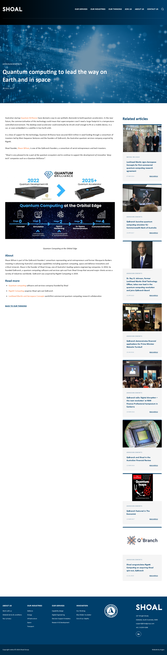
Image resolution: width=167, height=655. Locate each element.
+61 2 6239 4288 (142, 627)
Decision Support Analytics (61, 618)
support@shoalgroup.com (145, 623)
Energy (29, 615)
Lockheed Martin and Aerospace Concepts (26, 296)
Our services (81, 9)
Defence (30, 611)
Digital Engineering (58, 615)
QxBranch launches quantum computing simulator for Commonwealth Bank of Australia (141, 224)
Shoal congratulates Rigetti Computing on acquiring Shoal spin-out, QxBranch (140, 567)
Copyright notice (8, 649)
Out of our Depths (82, 618)
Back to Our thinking (16, 305)
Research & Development (60, 622)
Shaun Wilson (23, 148)
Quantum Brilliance (29, 117)
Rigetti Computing (16, 290)
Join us (128, 9)
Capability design (58, 611)
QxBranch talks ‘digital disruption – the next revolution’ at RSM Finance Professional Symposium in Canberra (142, 402)
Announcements (12, 63)
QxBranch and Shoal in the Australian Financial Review (139, 459)
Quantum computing (17, 285)
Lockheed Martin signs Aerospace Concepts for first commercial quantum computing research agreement (141, 166)
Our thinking (115, 9)
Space (29, 622)
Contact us (152, 9)
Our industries (98, 9)
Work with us (7, 611)
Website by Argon (158, 649)
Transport (30, 626)
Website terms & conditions (12, 615)
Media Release (133, 157)
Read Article (154, 176)
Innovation (82, 605)
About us (139, 9)
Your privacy (7, 618)
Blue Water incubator (83, 615)
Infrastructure (32, 618)
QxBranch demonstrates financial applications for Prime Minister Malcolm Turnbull (141, 343)
